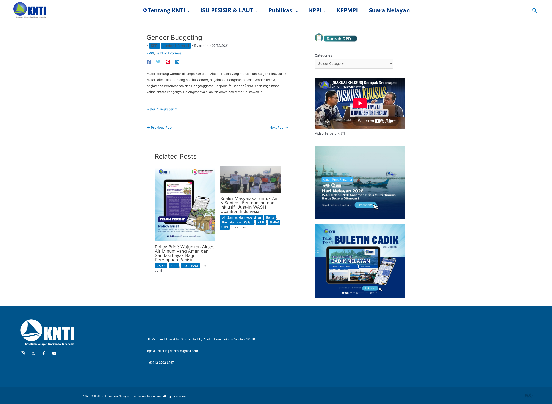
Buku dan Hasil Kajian (237, 222)
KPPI (154, 46)
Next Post (279, 127)
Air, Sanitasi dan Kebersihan (241, 217)
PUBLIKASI (190, 266)
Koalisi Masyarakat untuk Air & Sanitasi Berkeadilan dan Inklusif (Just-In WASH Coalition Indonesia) (249, 205)
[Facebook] (149, 61)
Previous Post (159, 127)
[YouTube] (54, 353)
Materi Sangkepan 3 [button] (162, 109)
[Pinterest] (168, 61)
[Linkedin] (177, 61)
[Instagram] (22, 353)
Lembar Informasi (176, 46)
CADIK (161, 266)
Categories (323, 55)
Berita (270, 217)
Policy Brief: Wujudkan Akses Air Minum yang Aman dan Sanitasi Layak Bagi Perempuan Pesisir (184, 253)
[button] (187, 10)
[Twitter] (158, 61)
